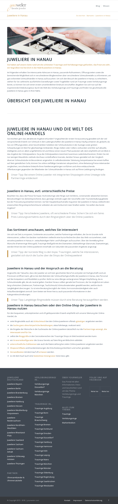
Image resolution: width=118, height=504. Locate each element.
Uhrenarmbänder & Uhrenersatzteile (15, 479)
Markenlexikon (68, 422)
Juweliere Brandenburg (17, 392)
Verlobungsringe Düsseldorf (42, 385)
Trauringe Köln (41, 450)
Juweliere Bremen (15, 397)
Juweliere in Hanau (17, 15)
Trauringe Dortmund (43, 429)
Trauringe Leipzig (42, 455)
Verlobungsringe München (42, 393)
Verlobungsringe (69, 418)
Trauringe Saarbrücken (45, 481)
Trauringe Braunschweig (41, 418)
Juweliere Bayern (14, 384)
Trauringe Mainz (42, 459)
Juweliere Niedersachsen (14, 419)
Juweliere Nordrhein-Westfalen (16, 426)
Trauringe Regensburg (44, 477)
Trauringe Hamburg (43, 442)
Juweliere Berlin (14, 388)
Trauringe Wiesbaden (44, 485)
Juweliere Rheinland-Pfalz (16, 434)
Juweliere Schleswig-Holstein (16, 458)
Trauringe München (43, 464)
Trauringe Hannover (43, 446)
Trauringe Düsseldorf (44, 437)
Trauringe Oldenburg (44, 472)
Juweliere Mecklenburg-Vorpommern (17, 412)
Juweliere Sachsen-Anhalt (15, 450)
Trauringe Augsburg (43, 408)
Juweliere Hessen (14, 406)
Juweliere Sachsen (15, 444)
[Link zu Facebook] (108, 500)
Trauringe (66, 414)
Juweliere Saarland (15, 440)
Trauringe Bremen (43, 424)
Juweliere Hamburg (15, 401)
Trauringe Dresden (43, 433)
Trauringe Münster (43, 468)
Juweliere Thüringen (16, 463)
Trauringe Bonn (41, 412)
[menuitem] (97, 6)
